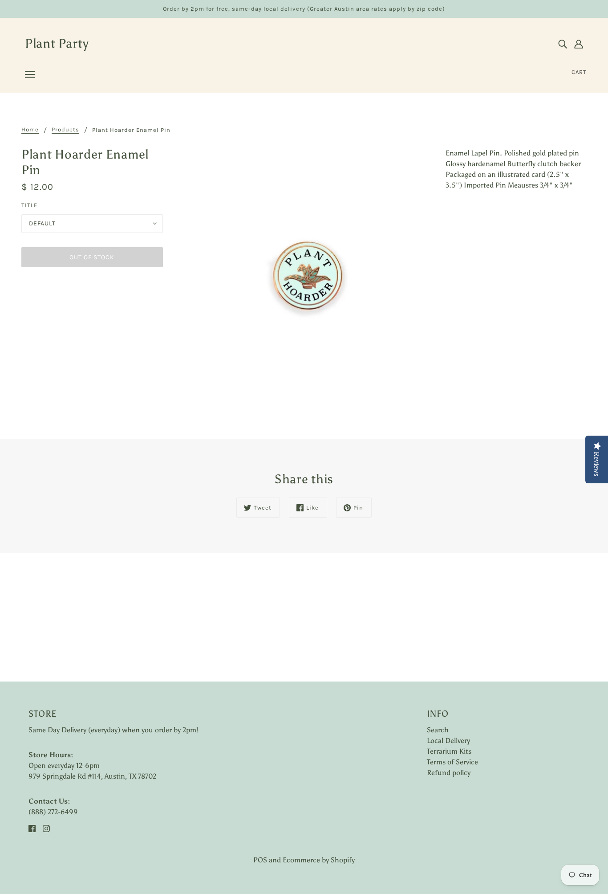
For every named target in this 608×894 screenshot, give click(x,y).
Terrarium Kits (449, 751)
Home (30, 130)
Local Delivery (448, 740)
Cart (579, 72)
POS (260, 860)
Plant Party (57, 43)
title (29, 205)
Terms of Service (452, 762)
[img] (563, 44)
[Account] (579, 44)
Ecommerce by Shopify (319, 860)
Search (438, 730)
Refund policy (448, 772)
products (65, 130)
